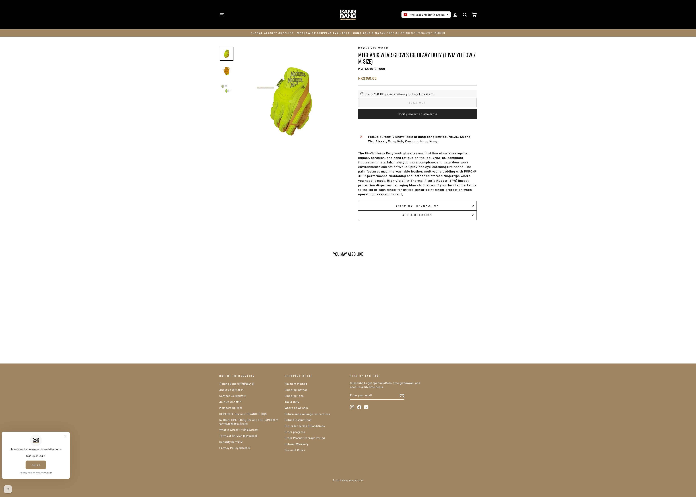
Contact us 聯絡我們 (232, 395)
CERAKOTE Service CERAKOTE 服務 (243, 414)
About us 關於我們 (231, 389)
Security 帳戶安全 (231, 441)
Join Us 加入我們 (230, 401)
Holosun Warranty (296, 444)
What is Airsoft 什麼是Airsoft (239, 429)
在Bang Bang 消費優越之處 (236, 383)
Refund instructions (298, 420)
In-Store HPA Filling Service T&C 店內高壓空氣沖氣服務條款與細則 (249, 421)
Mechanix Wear (373, 48)
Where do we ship (296, 407)
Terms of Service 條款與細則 (238, 436)
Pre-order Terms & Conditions (305, 426)
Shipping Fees (294, 395)
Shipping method (296, 389)
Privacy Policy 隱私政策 (235, 447)
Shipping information (417, 205)
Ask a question (417, 215)
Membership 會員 (230, 407)
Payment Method (296, 383)
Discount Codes (295, 450)
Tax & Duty (292, 401)
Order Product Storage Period (305, 438)
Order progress (295, 432)
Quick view (250, 322)
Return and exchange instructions (307, 414)
